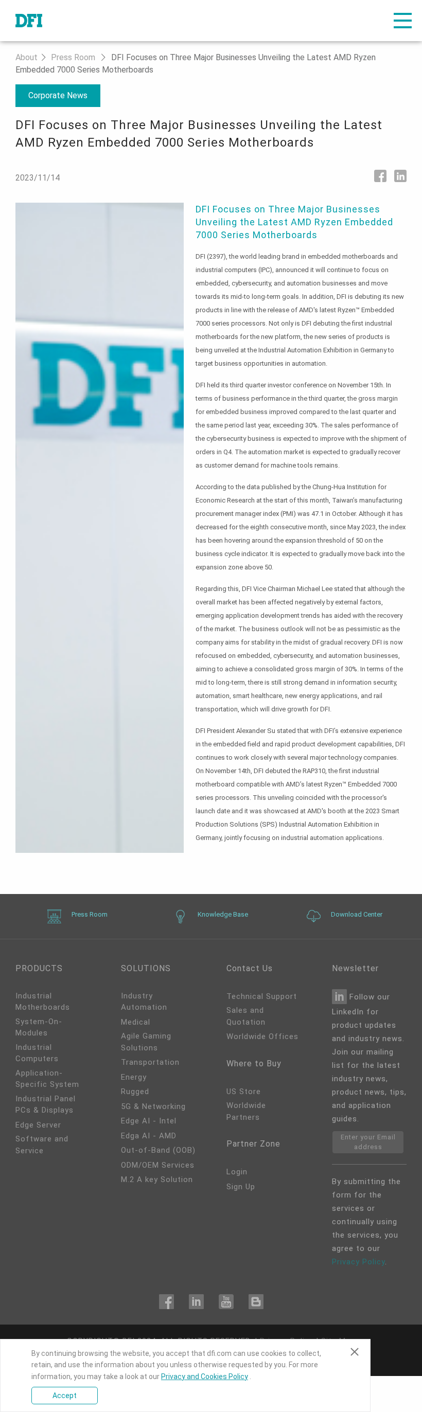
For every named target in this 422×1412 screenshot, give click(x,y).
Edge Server (38, 1125)
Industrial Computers (37, 1053)
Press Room (73, 57)
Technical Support (261, 996)
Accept (64, 1395)
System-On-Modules (38, 1027)
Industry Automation (144, 1001)
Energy (134, 1077)
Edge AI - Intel (149, 1120)
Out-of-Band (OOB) (158, 1150)
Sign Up (240, 1186)
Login (237, 1171)
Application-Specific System (47, 1078)
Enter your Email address (368, 1142)
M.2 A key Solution (157, 1179)
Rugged (135, 1091)
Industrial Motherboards (42, 1001)
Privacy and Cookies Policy (204, 1376)
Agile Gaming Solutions (146, 1041)
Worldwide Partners (246, 1111)
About (26, 57)
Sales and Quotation (246, 1016)
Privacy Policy (358, 1261)
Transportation (150, 1062)
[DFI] (28, 20)
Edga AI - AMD (149, 1135)
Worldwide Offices (262, 1036)
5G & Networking (153, 1106)
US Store (243, 1091)
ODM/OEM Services (158, 1165)
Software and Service (41, 1144)
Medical (135, 1022)
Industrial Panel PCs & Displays (45, 1104)
